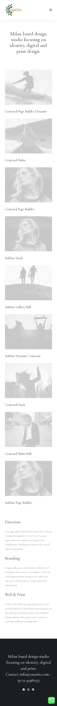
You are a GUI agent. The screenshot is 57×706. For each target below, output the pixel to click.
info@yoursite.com (34, 674)
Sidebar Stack (14, 258)
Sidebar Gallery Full (18, 307)
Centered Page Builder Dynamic (26, 111)
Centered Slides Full (18, 454)
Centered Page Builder (19, 209)
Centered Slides (15, 160)
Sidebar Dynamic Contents (22, 356)
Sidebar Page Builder (18, 503)
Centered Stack (15, 405)
